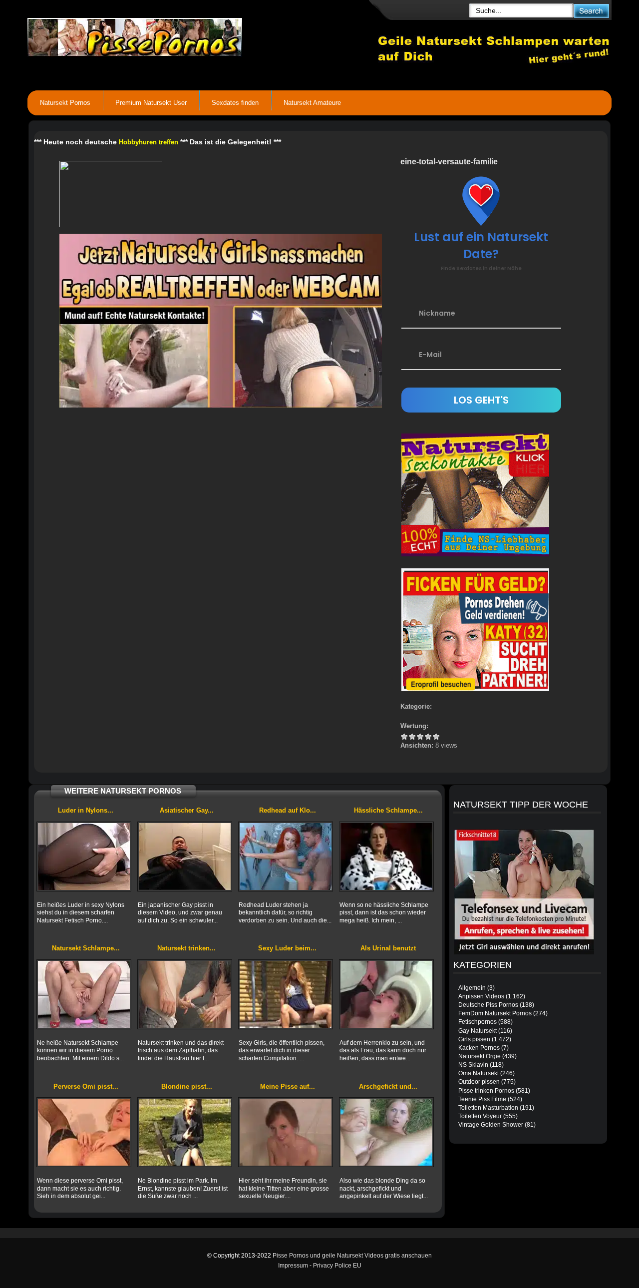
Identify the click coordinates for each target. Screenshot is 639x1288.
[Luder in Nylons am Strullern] (83, 856)
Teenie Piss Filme (482, 1099)
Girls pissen (474, 1039)
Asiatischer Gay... (187, 810)
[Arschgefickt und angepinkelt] (386, 1132)
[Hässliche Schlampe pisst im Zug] (386, 856)
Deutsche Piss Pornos (488, 1004)
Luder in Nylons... (85, 810)
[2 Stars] (412, 737)
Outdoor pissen (479, 1081)
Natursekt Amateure (312, 102)
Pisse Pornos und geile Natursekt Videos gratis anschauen (352, 1255)
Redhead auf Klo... (287, 810)
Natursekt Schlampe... (86, 948)
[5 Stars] (436, 737)
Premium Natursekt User (151, 102)
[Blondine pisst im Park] (184, 1132)
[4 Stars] (428, 737)
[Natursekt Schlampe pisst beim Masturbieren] (83, 994)
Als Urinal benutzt (388, 948)
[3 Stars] (420, 737)
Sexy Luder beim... (287, 948)
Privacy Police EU (337, 1265)
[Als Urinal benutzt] (386, 994)
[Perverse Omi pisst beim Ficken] (83, 1132)
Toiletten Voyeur (480, 1116)
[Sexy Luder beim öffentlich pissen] (285, 994)
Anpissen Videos (481, 996)
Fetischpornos (477, 1021)
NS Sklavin (473, 1064)
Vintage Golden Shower (490, 1124)
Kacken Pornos (479, 1047)
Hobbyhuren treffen (148, 142)
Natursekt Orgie (479, 1056)
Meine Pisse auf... (287, 1086)
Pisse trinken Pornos (486, 1090)
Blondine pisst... (186, 1086)
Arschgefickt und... (388, 1086)
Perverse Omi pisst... (85, 1086)
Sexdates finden (235, 102)
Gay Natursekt (477, 1030)
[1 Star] (404, 737)
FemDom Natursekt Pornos (495, 1013)
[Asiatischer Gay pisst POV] (184, 856)
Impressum (293, 1265)
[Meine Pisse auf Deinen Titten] (285, 1132)
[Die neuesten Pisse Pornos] (202, 35)
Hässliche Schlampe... (388, 810)
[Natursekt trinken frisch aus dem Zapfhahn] (184, 994)
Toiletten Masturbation (488, 1107)
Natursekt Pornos (65, 102)
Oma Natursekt (478, 1073)
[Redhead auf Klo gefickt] (285, 856)
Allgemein (472, 987)
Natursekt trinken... (186, 948)
